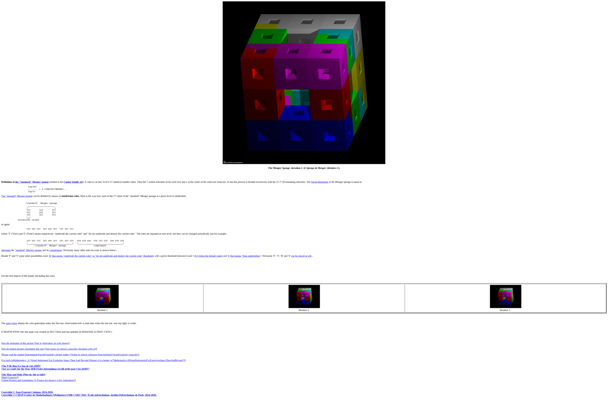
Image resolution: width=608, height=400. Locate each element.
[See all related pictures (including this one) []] (49, 349)
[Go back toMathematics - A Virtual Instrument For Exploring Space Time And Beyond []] (93, 360)
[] (21, 366)
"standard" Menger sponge (28, 250)
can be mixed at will (301, 256)
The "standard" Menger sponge (17, 196)
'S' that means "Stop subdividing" (244, 256)
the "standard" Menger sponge (32, 182)
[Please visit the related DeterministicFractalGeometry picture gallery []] (70, 354)
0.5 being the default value (208, 256)
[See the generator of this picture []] (35, 343)
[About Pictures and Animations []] (38, 380)
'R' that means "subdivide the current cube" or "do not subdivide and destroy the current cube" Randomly (101, 256)
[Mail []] (10, 377)
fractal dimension (319, 182)
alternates (6, 250)
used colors (11, 323)
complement (55, 250)
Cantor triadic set (73, 182)
